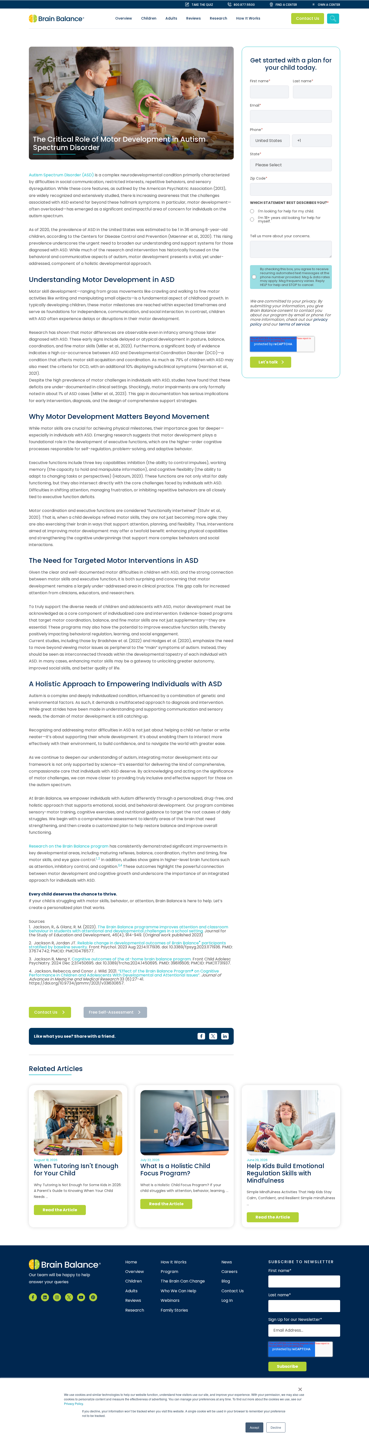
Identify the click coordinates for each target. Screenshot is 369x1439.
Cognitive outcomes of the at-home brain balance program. (132, 959)
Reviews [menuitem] (193, 18)
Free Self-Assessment (111, 1012)
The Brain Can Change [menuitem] (183, 1281)
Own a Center (329, 5)
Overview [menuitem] (123, 18)
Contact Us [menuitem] (232, 1291)
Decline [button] (276, 1427)
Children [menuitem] (148, 18)
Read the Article (60, 1210)
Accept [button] (254, 1427)
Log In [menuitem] (227, 1300)
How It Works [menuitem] (248, 18)
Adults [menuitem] (171, 18)
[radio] (291, 211)
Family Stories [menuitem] (174, 1310)
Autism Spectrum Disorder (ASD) (62, 175)
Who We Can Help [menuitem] (178, 1291)
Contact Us (308, 18)
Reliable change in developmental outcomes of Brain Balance (138, 943)
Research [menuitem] (218, 18)
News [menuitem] (226, 1262)
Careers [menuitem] (229, 1271)
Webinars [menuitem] (170, 1300)
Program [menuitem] (169, 1271)
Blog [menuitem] (225, 1281)
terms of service (294, 324)
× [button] (300, 1387)
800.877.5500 (244, 5)
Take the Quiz (202, 5)
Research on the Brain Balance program (68, 846)
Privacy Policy (73, 1403)
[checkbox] (291, 215)
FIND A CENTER (286, 5)
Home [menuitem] (131, 1262)
